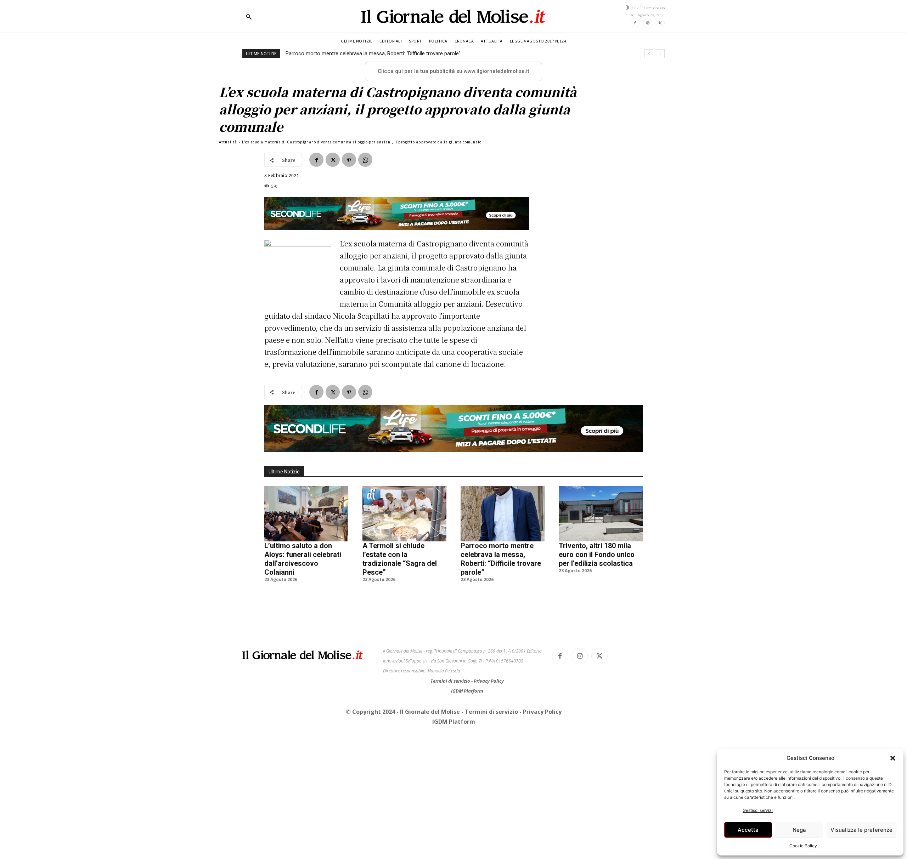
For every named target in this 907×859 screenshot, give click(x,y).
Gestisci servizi (758, 810)
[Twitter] (660, 22)
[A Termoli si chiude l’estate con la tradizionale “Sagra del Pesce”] (404, 513)
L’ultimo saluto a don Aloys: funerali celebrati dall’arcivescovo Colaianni (302, 558)
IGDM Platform (467, 691)
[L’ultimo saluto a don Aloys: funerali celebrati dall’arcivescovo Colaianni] (306, 513)
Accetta (748, 829)
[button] (892, 758)
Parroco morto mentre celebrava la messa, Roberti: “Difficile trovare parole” (373, 53)
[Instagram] (647, 22)
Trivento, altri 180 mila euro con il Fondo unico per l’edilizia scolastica (597, 554)
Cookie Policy (803, 845)
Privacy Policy (489, 681)
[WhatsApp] (365, 160)
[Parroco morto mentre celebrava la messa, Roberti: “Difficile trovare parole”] (503, 513)
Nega (799, 829)
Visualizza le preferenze (861, 829)
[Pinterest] (349, 160)
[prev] (648, 53)
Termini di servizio (450, 681)
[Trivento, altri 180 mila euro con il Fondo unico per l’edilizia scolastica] (601, 513)
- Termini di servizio (490, 712)
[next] (660, 53)
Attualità (228, 141)
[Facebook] (635, 22)
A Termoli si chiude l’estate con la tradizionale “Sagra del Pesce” (399, 558)
